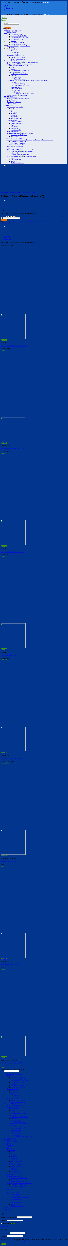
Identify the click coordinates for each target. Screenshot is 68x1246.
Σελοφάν (13, 1084)
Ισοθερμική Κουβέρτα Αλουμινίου (10, 964)
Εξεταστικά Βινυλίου (16, 1077)
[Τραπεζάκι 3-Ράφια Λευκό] (13, 647)
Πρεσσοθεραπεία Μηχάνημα (9, 861)
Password (4, 1220)
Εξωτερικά (17, 1133)
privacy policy (27, 1241)
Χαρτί (12, 1201)
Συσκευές (18, 192)
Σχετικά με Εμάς (9, 8)
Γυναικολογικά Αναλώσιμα (15, 1105)
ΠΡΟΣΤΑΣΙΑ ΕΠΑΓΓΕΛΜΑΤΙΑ (13, 1074)
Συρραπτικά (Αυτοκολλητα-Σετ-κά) (24, 1136)
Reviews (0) (7, 239)
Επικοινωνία (8, 10)
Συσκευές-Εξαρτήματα (13, 1176)
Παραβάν (13, 1168)
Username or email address (9, 1217)
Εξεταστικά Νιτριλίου (17, 1082)
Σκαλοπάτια (14, 1169)
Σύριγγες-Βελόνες (12, 1108)
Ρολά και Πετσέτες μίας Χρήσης (20, 1197)
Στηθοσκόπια (14, 1160)
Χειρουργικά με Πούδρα (17, 1085)
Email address (5, 1233)
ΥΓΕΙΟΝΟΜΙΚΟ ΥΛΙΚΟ (10, 1103)
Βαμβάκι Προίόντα (12, 1141)
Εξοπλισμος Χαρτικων (13, 1192)
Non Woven (14, 1204)
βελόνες (62, 222)
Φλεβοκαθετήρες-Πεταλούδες (19, 1117)
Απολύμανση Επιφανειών (18, 1184)
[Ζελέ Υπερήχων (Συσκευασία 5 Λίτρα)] (13, 751)
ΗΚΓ (12, 1153)
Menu (3, 28)
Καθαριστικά (14, 1196)
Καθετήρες (14, 1118)
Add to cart (4, 220)
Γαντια (9, 1075)
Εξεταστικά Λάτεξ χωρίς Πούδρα (20, 1080)
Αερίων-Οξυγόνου (19, 1122)
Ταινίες (9, 1146)
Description (7, 236)
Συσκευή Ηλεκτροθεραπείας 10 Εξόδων (12, 1063)
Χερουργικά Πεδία (12, 1138)
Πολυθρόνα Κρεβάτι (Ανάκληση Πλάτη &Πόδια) (14, 346)
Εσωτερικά (17, 1135)
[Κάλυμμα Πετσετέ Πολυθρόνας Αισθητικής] (13, 544)
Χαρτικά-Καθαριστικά (13, 1194)
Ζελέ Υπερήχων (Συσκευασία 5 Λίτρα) (11, 758)
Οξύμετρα (13, 1156)
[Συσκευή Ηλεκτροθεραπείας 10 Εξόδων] (13, 1055)
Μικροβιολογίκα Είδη (13, 1107)
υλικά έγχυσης (5, 223)
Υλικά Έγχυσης (11, 1115)
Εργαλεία (10, 1174)
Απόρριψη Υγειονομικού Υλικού (20, 1113)
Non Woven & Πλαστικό (17, 1206)
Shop (5, 7)
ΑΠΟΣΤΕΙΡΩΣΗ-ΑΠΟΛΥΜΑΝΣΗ (14, 1181)
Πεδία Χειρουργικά (16, 1130)
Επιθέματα (10, 1145)
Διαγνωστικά (11, 1150)
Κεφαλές (3, 216)
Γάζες (9, 1143)
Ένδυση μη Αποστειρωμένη (19, 1102)
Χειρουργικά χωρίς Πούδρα (19, 1087)
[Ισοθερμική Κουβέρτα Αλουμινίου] (13, 957)
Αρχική (6, 5)
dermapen (56, 222)
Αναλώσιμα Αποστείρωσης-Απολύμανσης (19, 1183)
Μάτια (12, 1094)
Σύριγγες (13, 1110)
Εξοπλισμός (10, 1189)
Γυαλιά (16, 1097)
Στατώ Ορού (14, 1171)
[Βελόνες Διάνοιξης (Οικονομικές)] (8, 207)
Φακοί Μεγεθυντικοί (16, 1161)
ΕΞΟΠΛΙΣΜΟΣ (9, 192)
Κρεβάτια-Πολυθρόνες (17, 1166)
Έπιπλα (9, 1163)
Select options (5, 763)
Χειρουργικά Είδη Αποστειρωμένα (17, 1123)
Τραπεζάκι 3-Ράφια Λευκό (8, 655)
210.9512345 (46, 2)
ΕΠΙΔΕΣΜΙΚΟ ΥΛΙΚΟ (10, 1140)
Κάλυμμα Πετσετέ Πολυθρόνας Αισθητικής (13, 552)
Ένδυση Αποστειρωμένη (18, 1100)
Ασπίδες (16, 1095)
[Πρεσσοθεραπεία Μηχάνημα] (13, 854)
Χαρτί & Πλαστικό (16, 1202)
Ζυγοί (12, 1151)
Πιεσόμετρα (14, 1158)
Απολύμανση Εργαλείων (18, 1186)
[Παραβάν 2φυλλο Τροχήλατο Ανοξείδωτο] (13, 441)
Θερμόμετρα (14, 1155)
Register (3, 1243)
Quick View (4, 340)
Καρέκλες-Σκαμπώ (16, 1164)
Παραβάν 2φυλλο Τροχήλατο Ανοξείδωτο (12, 448)
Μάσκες (13, 1090)
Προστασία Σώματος (13, 1099)
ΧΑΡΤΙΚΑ (7, 1191)
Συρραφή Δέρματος (16, 1131)
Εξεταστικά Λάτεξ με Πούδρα (19, 1079)
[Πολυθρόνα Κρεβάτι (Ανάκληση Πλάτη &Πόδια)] (13, 338)
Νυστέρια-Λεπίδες (19, 1127)
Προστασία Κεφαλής (13, 1089)
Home (2, 192)
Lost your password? (6, 1226)
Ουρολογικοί (17, 1120)
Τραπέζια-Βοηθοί (16, 1173)
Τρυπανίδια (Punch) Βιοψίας (22, 1128)
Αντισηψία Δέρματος (13, 1188)
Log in (13, 1223)
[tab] (35, 236)
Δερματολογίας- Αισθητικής (30, 192)
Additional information (11, 237)
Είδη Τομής (14, 1125)
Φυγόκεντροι (14, 1179)
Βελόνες (15, 222)
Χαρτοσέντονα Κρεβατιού (14, 1199)
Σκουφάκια (14, 1092)
